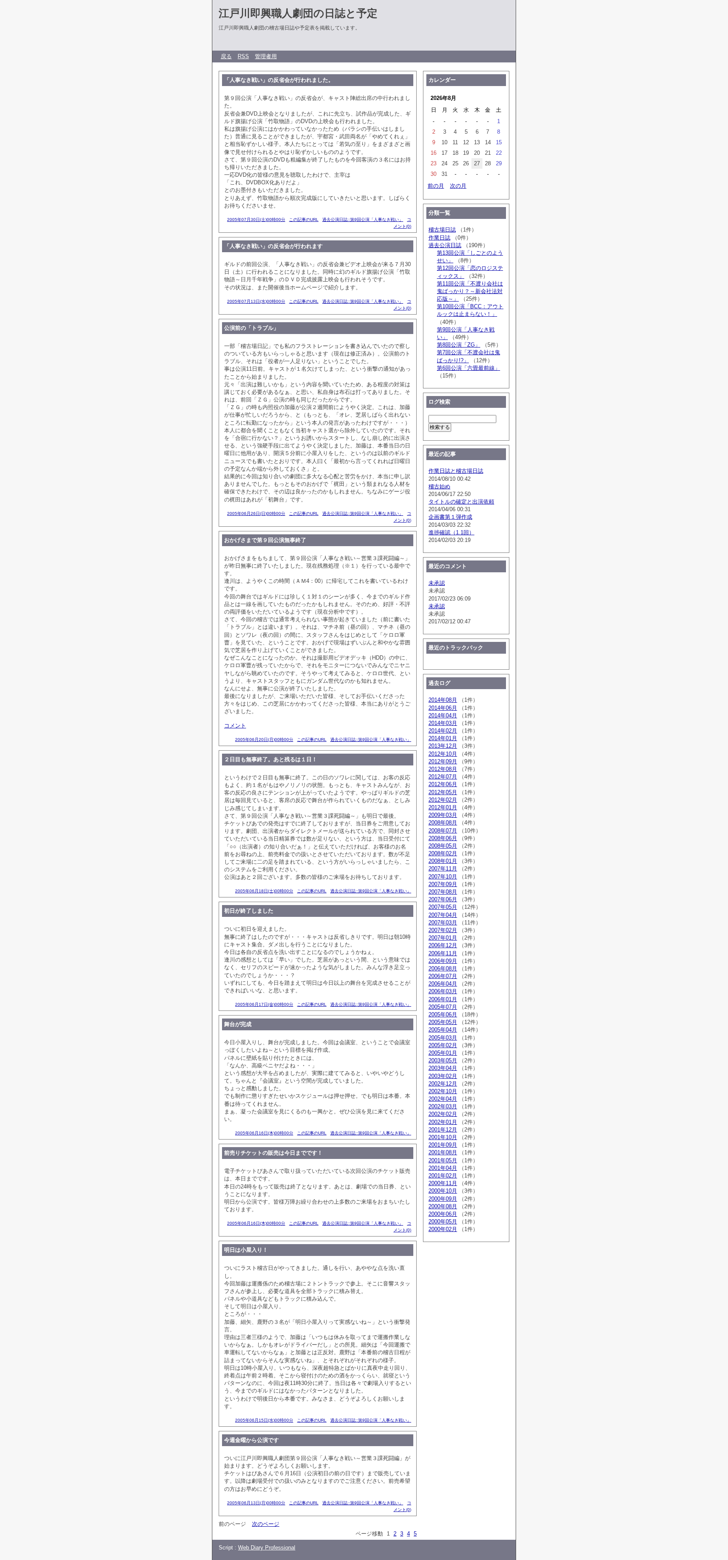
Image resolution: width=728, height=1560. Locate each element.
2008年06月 (442, 838)
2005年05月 (442, 1022)
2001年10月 (442, 1137)
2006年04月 (442, 984)
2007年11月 (442, 868)
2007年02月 (442, 930)
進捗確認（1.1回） (451, 532)
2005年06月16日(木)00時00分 (264, 1133)
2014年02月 (442, 730)
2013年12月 (442, 746)
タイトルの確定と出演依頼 (461, 501)
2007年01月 (442, 938)
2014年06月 (442, 708)
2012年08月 (442, 769)
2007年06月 (442, 899)
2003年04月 (442, 1068)
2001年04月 (442, 1168)
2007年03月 (442, 922)
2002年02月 (442, 1114)
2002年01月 (442, 1122)
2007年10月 (442, 876)
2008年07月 (442, 830)
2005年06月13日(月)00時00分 (256, 1503)
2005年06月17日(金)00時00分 (264, 1004)
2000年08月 (442, 1206)
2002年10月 (442, 1091)
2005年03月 (442, 1038)
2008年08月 (442, 822)
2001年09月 (442, 1145)
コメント (235, 725)
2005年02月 (442, 1045)
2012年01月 (442, 807)
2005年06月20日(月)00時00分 (264, 739)
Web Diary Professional (266, 1547)
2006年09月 (442, 961)
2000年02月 (442, 1229)
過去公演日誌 (444, 245)
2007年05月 (442, 907)
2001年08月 (442, 1152)
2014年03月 (442, 723)
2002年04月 (442, 1099)
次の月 (458, 186)
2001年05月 (442, 1160)
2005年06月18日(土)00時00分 (264, 891)
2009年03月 (442, 815)
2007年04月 (442, 915)
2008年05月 (442, 846)
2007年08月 (442, 892)
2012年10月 (442, 754)
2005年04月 (442, 1030)
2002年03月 (442, 1106)
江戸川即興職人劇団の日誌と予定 (298, 13)
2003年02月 (442, 1076)
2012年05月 (442, 792)
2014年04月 (442, 715)
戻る (226, 56)
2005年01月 (442, 1053)
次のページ (265, 1524)
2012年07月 (442, 776)
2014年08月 (442, 700)
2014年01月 (442, 738)
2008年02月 (442, 853)
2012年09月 (442, 761)
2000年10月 (442, 1191)
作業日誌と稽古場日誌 (455, 471)
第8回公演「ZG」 (458, 345)
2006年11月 (442, 953)
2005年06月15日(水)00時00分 (264, 1420)
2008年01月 (442, 861)
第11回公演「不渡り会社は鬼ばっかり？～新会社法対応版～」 (470, 291)
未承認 (436, 583)
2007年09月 (442, 884)
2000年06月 (442, 1214)
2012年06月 (442, 784)
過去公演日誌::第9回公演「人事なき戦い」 (362, 219)
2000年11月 (442, 1183)
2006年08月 (442, 968)
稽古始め (439, 486)
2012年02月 (442, 800)
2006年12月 (442, 945)
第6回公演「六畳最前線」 (468, 368)
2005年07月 (442, 1007)
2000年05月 (442, 1221)
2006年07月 (442, 976)
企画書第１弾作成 (450, 517)
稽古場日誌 (442, 229)
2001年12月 (442, 1129)
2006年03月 (442, 991)
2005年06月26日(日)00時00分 (256, 513)
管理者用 (266, 56)
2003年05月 (442, 1060)
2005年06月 (442, 1014)
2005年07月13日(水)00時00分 (256, 301)
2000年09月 (442, 1199)
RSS (243, 56)
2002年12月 (442, 1083)
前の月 (436, 186)
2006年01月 (442, 999)
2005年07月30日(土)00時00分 (256, 219)
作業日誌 (439, 237)
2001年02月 (442, 1175)
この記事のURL (303, 219)
